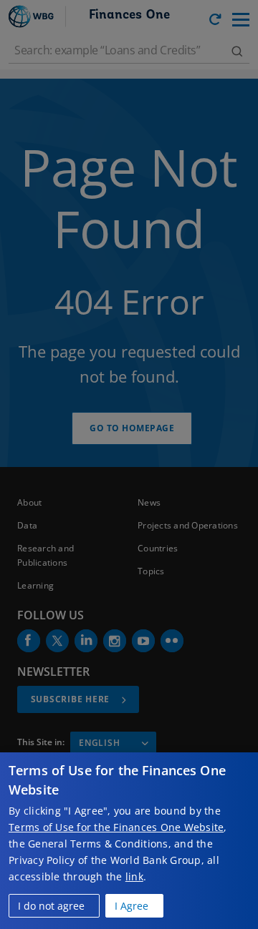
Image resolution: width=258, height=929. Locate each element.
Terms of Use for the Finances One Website (116, 827)
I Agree (131, 906)
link (134, 876)
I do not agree (51, 906)
